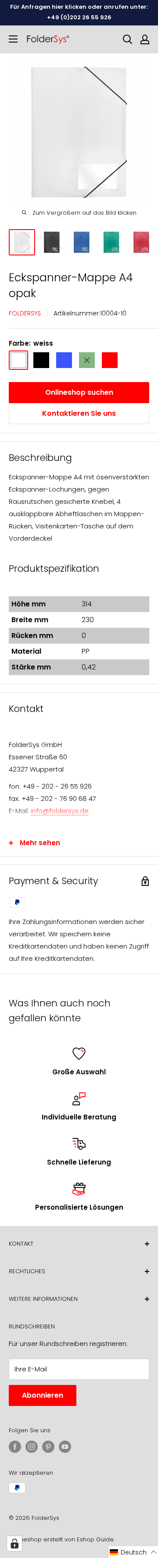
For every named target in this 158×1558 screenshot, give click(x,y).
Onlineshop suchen (79, 392)
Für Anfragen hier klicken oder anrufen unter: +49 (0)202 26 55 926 (79, 12)
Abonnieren (42, 1395)
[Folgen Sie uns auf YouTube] (65, 1447)
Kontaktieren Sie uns (79, 413)
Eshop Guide (95, 1539)
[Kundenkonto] (144, 39)
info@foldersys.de (60, 810)
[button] (133, 1552)
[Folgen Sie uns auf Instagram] (31, 1447)
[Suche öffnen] (128, 39)
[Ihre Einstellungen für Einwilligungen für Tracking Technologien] (14, 1543)
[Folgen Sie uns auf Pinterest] (48, 1447)
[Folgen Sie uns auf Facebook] (15, 1447)
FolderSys (25, 313)
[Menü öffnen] (13, 38)
